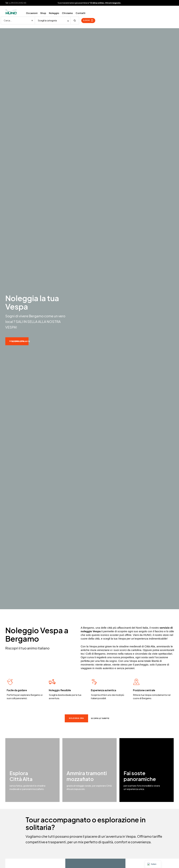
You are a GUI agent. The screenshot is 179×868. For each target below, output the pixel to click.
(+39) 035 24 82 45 (17, 3)
